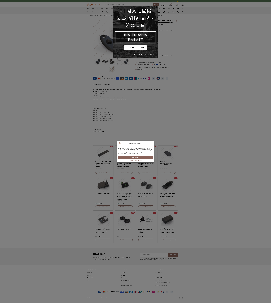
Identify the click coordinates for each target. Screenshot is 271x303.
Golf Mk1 (99, 15)
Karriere (123, 275)
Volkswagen (93, 15)
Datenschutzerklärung (134, 160)
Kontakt (123, 272)
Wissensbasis (90, 277)
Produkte (89, 272)
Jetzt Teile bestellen (135, 47)
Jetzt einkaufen (91, 269)
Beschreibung (97, 84)
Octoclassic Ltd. (95, 297)
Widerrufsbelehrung (126, 280)
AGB (141, 160)
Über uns (89, 275)
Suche (156, 4)
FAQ (88, 280)
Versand (123, 277)
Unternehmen (159, 269)
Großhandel (107, 84)
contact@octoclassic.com (161, 285)
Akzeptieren (135, 157)
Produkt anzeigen (103, 172)
